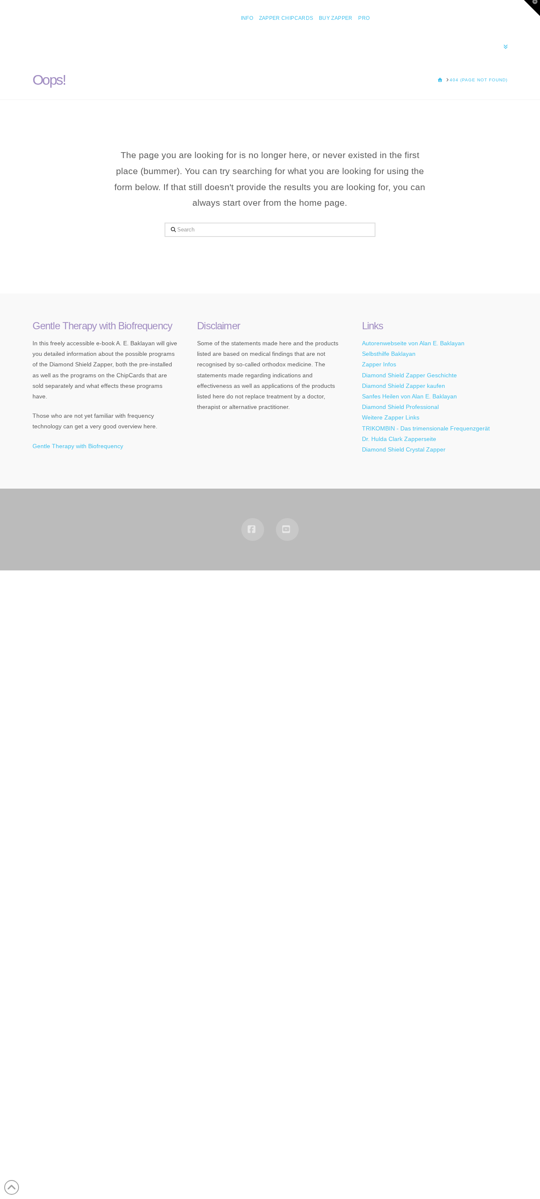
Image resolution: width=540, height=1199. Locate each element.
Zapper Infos (379, 364)
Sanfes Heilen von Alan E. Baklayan (409, 396)
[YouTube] (287, 529)
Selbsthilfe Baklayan (389, 353)
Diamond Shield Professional (400, 406)
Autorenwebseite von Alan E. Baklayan (413, 343)
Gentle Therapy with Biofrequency (77, 446)
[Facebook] (252, 529)
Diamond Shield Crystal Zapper (404, 449)
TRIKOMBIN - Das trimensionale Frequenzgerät (426, 428)
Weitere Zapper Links (390, 417)
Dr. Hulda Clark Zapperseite (399, 439)
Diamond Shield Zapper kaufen (403, 385)
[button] (532, 8)
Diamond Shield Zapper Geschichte (409, 375)
